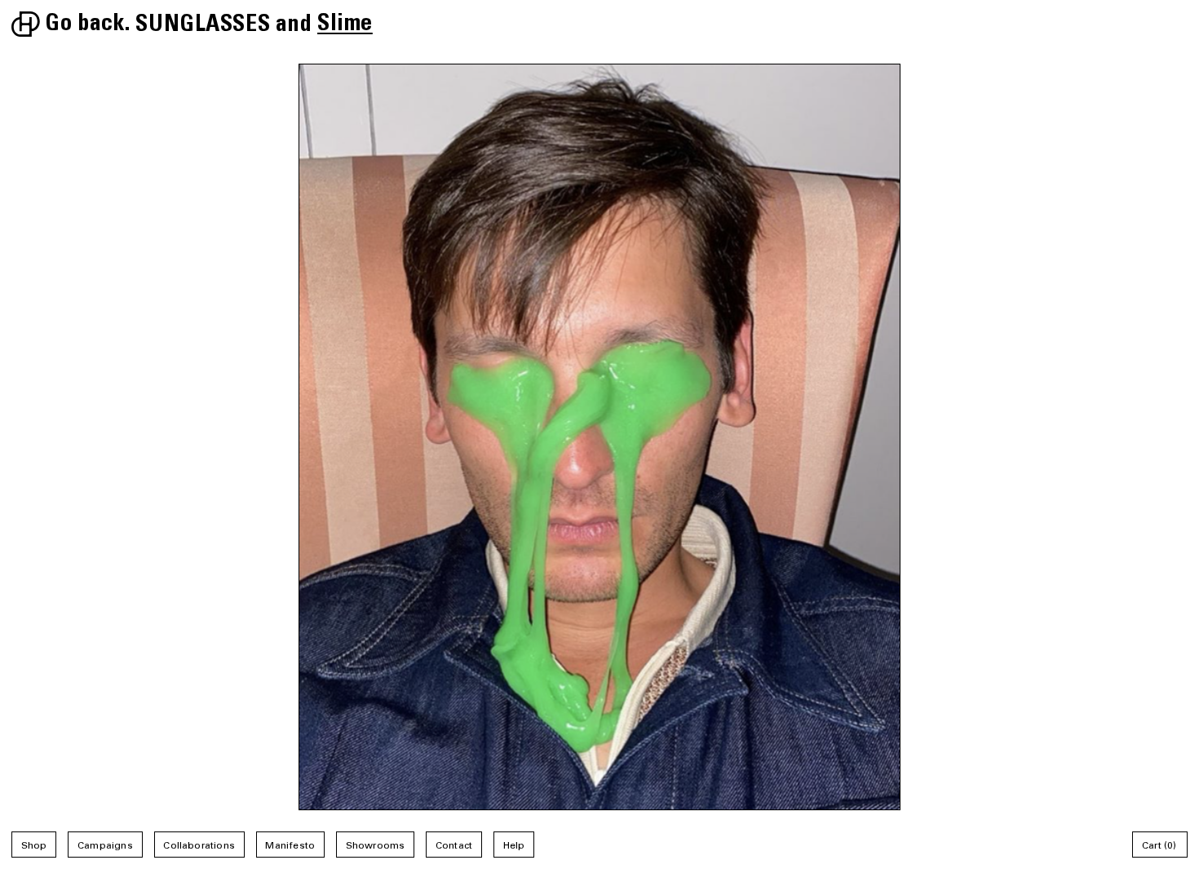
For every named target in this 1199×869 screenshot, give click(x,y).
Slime (345, 26)
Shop (34, 846)
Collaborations (199, 846)
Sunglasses (202, 26)
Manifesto (290, 846)
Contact (454, 846)
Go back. (88, 26)
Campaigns (105, 846)
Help (514, 846)
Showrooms (375, 846)
